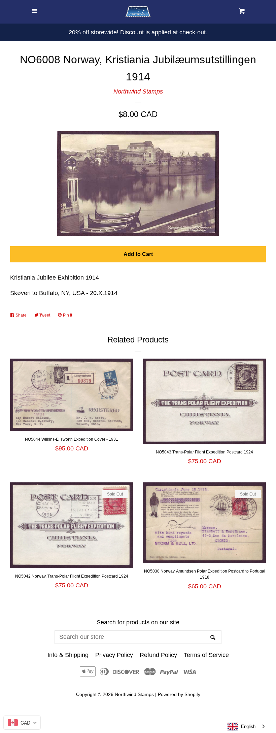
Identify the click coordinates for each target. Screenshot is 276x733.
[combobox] (246, 726)
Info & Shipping (68, 655)
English (248, 726)
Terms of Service (206, 655)
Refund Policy (158, 655)
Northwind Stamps (138, 91)
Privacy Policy (114, 655)
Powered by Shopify (179, 694)
